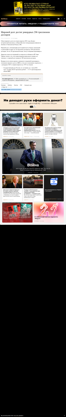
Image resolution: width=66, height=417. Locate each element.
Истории (24, 18)
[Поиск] (61, 18)
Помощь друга (46, 18)
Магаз (40, 18)
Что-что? (9, 89)
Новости (18, 18)
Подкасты (34, 18)
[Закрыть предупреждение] (64, 415)
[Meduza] (4, 18)
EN (64, 18)
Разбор (29, 18)
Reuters (15, 38)
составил (8, 71)
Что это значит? (18, 415)
